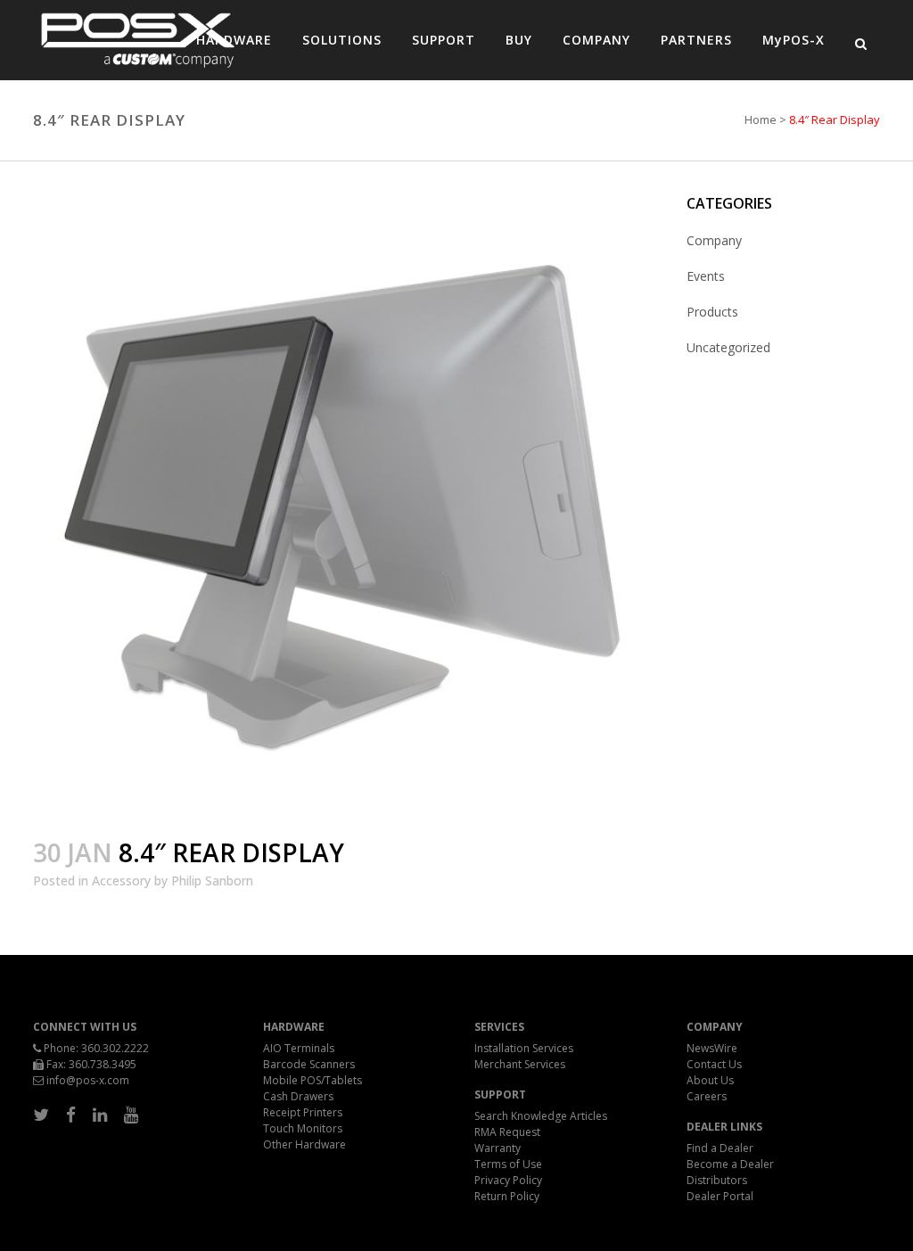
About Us (710, 1080)
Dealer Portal (720, 1196)
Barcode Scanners (309, 1064)
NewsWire (712, 1048)
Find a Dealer (720, 1148)
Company (714, 240)
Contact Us (714, 1064)
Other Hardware (304, 1144)
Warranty (497, 1148)
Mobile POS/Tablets (312, 1080)
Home (760, 119)
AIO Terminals (298, 1048)
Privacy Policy (508, 1180)
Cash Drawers (298, 1096)
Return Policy (506, 1196)
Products (712, 311)
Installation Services (523, 1048)
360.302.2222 (115, 1048)
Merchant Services (519, 1064)
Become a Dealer (730, 1164)
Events (706, 275)
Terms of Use (508, 1164)
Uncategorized (728, 347)
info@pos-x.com (87, 1080)
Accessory (121, 880)
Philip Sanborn (212, 880)
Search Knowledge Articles (540, 1115)
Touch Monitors (302, 1128)
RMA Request (507, 1132)
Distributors (717, 1180)
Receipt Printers (302, 1112)
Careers (707, 1096)
